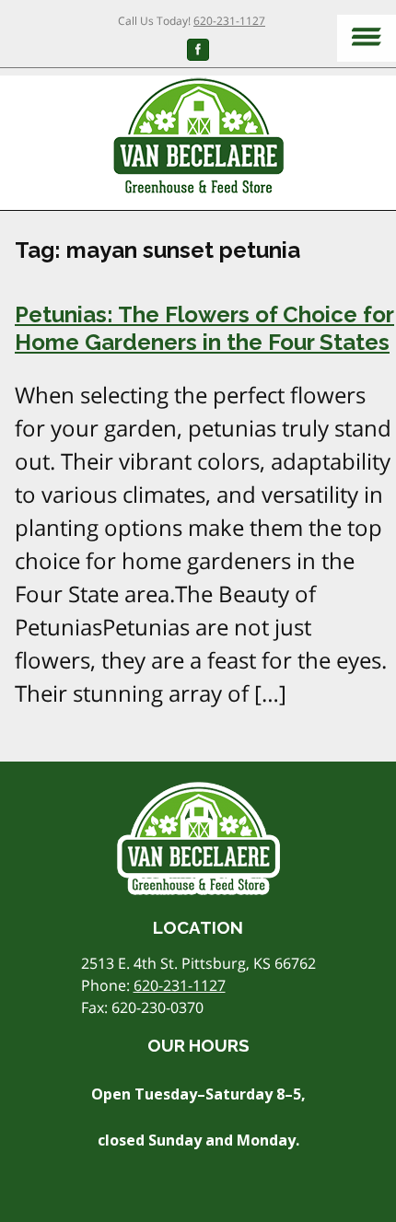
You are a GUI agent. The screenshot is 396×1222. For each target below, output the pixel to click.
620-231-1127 (229, 21)
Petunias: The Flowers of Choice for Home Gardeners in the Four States (204, 328)
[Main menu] (366, 38)
